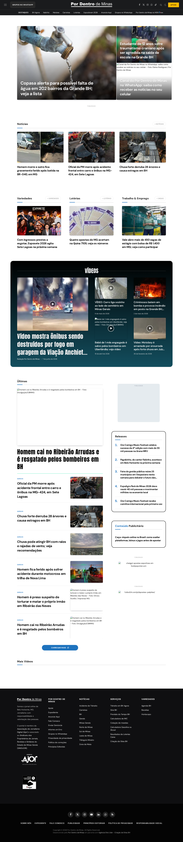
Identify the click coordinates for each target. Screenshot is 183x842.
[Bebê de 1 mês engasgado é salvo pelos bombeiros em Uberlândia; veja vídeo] (111, 328)
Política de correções (57, 742)
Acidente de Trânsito (88, 706)
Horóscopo (146, 714)
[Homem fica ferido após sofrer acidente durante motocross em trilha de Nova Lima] (86, 572)
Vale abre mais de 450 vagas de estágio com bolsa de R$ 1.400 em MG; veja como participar (141, 243)
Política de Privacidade (120, 823)
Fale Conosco (54, 721)
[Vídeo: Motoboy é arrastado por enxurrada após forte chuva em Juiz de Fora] (150, 328)
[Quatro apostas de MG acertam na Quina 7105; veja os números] (91, 220)
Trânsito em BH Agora (119, 706)
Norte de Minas (86, 727)
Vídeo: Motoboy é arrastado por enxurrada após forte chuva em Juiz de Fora (148, 346)
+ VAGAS (160, 198)
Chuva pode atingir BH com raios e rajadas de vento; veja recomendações (41, 546)
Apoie (50, 708)
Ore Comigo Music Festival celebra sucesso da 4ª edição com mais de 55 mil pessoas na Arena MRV (140, 448)
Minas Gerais (85, 723)
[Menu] (5, 5)
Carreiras (66, 12)
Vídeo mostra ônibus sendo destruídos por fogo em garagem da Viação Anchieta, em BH (52, 344)
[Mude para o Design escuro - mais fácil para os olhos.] (165, 5)
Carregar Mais (58, 648)
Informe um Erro (55, 729)
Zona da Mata (85, 744)
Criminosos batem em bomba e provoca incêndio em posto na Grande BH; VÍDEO (149, 306)
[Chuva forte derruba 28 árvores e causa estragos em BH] (142, 147)
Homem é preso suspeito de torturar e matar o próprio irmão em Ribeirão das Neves (41, 601)
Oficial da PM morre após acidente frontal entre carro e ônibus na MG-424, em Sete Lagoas (90, 170)
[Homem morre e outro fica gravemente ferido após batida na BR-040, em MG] (40, 147)
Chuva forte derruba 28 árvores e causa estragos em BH (139, 168)
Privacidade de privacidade (60, 738)
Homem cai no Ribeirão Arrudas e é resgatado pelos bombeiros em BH (58, 459)
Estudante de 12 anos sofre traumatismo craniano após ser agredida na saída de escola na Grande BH (142, 50)
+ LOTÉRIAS (106, 198)
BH (80, 714)
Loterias (77, 12)
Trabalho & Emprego (135, 198)
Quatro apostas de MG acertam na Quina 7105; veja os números (89, 241)
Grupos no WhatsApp (123, 12)
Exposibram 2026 (91, 12)
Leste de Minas (85, 736)
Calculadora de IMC (119, 718)
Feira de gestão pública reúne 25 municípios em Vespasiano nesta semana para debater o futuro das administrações (138, 474)
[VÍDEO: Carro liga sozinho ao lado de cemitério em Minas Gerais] (111, 288)
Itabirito (46, 12)
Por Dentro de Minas (76, 832)
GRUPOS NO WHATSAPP (22, 5)
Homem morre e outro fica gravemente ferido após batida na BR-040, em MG (38, 170)
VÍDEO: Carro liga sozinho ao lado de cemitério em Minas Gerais (110, 306)
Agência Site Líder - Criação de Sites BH (114, 832)
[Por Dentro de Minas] (91, 5)
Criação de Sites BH (119, 741)
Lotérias (75, 198)
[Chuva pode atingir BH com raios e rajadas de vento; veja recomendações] (86, 544)
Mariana (56, 12)
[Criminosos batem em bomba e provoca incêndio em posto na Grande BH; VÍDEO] (150, 288)
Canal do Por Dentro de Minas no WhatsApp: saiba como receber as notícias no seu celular (143, 87)
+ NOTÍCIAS (159, 124)
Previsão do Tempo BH (120, 714)
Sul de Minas (84, 731)
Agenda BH (146, 706)
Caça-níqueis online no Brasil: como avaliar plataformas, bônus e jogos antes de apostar (138, 539)
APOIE (174, 5)
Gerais (20, 479)
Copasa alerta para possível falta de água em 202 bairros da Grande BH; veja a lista (56, 88)
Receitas (145, 710)
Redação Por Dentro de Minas (28, 359)
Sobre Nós (26, 823)
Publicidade (74, 823)
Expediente (53, 712)
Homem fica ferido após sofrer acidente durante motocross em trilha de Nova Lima (41, 573)
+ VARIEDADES (53, 198)
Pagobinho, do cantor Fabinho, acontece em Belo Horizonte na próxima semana (141, 461)
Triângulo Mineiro (86, 740)
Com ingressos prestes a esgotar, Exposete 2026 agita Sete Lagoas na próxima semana (37, 243)
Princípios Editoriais (56, 746)
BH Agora (36, 12)
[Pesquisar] (161, 5)
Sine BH (113, 710)
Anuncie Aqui (106, 12)
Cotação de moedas (119, 723)
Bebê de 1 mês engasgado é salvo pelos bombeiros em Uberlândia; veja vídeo (111, 346)
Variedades (24, 198)
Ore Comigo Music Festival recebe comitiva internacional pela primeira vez (141, 502)
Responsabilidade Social (149, 823)
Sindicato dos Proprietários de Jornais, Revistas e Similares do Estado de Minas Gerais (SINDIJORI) (27, 741)
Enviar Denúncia (55, 725)
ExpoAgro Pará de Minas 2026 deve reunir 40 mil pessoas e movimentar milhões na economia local (139, 489)
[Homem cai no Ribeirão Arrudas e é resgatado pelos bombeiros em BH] (60, 416)
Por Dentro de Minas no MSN (147, 12)
